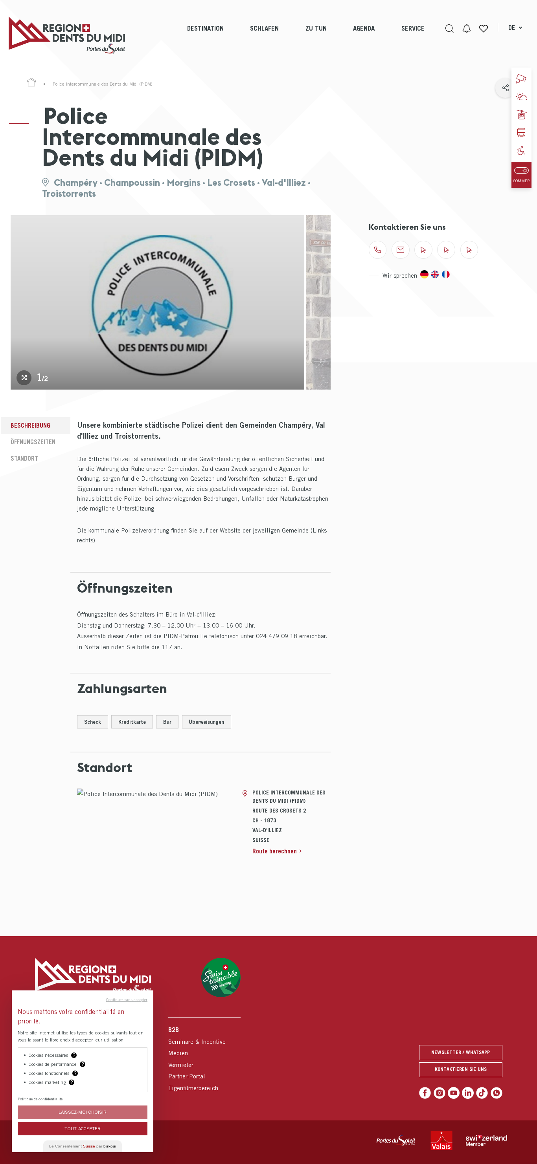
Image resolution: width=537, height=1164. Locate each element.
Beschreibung (30, 425)
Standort (24, 458)
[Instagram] (439, 1093)
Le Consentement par (82, 1146)
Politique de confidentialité (40, 1098)
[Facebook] (425, 1093)
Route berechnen (274, 851)
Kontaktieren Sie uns (461, 1069)
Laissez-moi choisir (83, 1112)
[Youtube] (454, 1093)
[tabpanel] (157, 302)
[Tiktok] (482, 1093)
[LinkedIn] (468, 1093)
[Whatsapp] (496, 1093)
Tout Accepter (82, 1128)
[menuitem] (205, 35)
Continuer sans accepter (126, 999)
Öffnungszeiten (33, 441)
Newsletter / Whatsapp (460, 1052)
